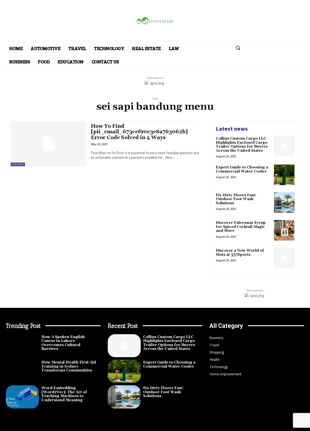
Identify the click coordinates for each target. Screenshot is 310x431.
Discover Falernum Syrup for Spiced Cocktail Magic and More (241, 226)
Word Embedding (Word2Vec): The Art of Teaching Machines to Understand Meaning (64, 394)
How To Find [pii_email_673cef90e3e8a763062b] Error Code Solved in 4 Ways (139, 132)
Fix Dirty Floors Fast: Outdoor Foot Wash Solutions (236, 199)
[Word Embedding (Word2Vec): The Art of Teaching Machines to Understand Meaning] (22, 396)
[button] (238, 47)
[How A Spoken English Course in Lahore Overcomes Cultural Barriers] (22, 345)
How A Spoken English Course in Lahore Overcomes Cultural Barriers (63, 343)
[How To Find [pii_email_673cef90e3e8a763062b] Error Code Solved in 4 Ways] (48, 143)
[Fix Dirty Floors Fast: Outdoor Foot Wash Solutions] (284, 202)
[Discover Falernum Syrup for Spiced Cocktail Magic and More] (284, 230)
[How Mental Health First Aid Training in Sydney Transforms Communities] (22, 371)
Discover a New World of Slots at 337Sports (240, 252)
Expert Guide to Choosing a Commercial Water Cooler (242, 169)
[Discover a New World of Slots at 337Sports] (284, 258)
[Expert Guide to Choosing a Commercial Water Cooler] (284, 175)
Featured (18, 164)
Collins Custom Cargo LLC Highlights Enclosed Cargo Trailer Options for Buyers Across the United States (242, 144)
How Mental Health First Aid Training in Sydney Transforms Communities (68, 366)
